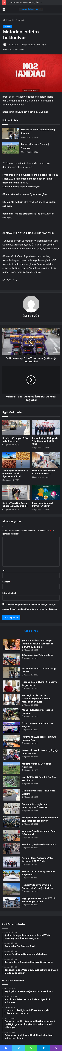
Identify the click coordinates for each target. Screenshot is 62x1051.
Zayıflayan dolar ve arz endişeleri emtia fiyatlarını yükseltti (15, 473)
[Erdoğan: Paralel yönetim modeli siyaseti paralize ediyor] (11, 821)
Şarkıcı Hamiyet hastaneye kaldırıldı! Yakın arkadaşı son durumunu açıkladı (37, 643)
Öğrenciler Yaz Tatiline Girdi (37, 655)
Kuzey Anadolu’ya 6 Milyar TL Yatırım (43, 504)
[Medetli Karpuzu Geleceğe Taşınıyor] (10, 148)
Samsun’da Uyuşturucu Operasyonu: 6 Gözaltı (35, 806)
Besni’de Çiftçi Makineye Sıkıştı (39, 844)
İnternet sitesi (9, 593)
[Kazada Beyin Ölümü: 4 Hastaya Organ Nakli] (11, 686)
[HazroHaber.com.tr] (31, 9)
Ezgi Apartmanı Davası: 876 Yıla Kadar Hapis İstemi (39, 900)
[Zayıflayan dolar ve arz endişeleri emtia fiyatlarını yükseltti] (16, 460)
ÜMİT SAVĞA (12, 45)
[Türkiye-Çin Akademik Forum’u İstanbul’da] (11, 741)
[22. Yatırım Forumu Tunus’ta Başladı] (11, 727)
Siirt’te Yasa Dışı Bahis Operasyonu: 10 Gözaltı (15, 504)
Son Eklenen (31, 630)
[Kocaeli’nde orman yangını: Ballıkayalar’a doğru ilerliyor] (11, 889)
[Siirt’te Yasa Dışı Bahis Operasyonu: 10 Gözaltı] (16, 492)
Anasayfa (9, 20)
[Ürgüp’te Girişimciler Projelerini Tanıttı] (46, 460)
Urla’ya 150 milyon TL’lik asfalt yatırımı (15, 440)
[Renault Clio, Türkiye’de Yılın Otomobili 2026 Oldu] (46, 427)
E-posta (6, 581)
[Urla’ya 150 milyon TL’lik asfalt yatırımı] (16, 427)
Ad (4, 570)
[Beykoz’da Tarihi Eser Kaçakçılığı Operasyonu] (11, 754)
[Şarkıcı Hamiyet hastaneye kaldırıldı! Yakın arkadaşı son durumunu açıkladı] (11, 644)
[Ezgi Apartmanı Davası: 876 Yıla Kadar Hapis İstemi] (11, 902)
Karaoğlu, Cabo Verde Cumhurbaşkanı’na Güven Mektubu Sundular (36, 698)
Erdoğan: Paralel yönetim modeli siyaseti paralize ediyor (40, 819)
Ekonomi (20, 20)
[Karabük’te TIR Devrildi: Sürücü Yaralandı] (11, 781)
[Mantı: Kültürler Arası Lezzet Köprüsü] (11, 714)
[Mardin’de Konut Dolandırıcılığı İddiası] (10, 133)
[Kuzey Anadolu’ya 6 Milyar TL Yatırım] (46, 492)
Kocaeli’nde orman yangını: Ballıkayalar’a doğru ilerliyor (37, 886)
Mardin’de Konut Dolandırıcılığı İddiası (25, 2)
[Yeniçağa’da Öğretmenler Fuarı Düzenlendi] (11, 835)
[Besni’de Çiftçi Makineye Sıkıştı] (11, 848)
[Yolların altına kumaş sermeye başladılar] (11, 875)
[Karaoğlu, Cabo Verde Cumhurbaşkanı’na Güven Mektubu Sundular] (11, 699)
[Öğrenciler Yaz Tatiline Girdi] (11, 659)
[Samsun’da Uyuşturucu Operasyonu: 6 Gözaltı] (11, 808)
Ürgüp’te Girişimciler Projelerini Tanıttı (43, 472)
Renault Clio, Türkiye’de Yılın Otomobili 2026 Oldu (45, 441)
